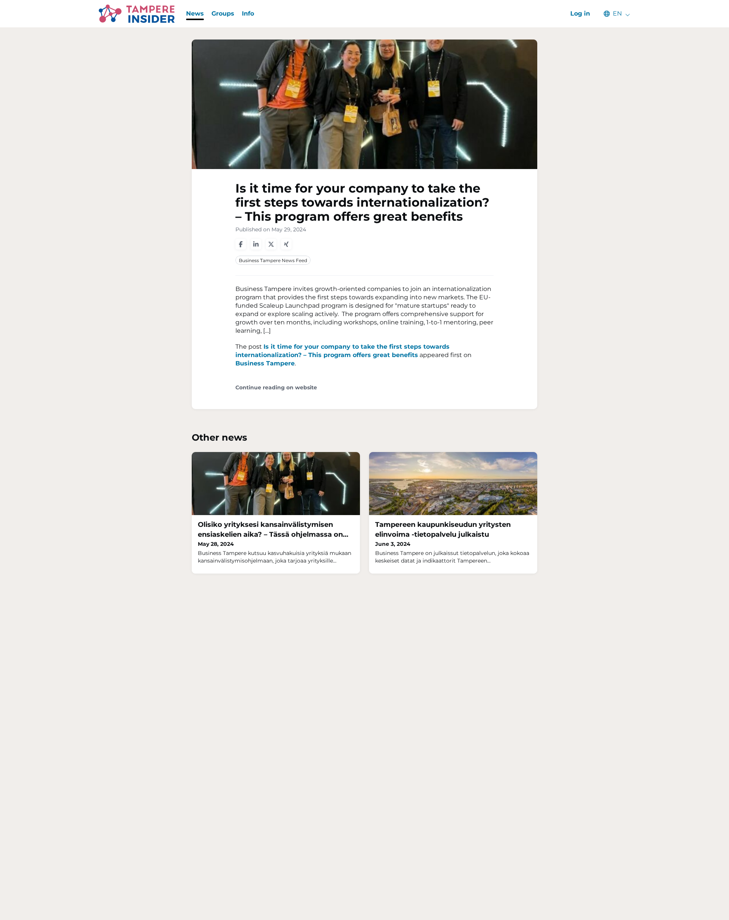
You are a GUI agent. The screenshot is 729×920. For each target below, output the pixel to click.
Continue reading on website (276, 387)
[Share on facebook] (240, 244)
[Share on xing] (286, 244)
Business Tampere (265, 363)
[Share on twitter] (271, 244)
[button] (613, 13)
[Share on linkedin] (256, 244)
